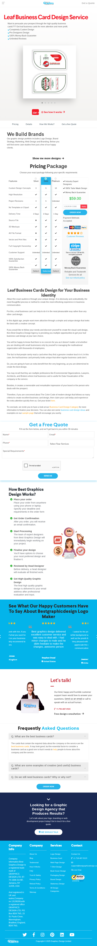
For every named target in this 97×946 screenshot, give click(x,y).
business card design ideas (73, 410)
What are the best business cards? (32, 736)
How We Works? (46, 124)
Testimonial (34, 862)
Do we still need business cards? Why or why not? (41, 777)
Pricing (15, 124)
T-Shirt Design (56, 867)
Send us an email (73, 699)
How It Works (35, 867)
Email (52, 434)
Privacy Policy (35, 879)
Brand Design (55, 879)
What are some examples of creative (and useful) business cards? (46, 767)
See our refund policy (75, 278)
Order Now (75, 212)
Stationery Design (57, 884)
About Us (33, 854)
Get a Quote (88, 3)
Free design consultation (67, 713)
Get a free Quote (69, 124)
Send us (48, 476)
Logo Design (55, 854)
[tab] (48, 736)
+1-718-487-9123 (63, 709)
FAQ (31, 871)
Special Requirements (14, 451)
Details (29, 124)
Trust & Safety (35, 875)
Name (6, 434)
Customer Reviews (75, 236)
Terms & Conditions (37, 888)
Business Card (56, 858)
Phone (6, 443)
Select (36, 271)
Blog (31, 858)
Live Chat (77, 870)
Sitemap (33, 892)
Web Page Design (57, 862)
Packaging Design (57, 875)
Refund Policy (35, 884)
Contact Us (75, 854)
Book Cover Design (58, 871)
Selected (47, 271)
